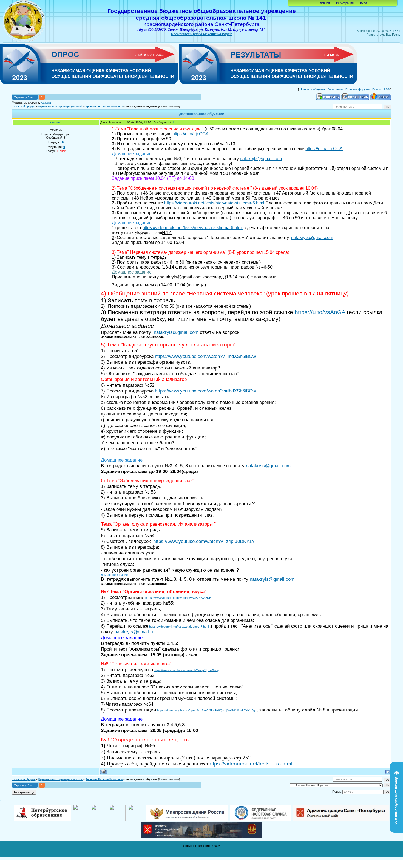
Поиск (376, 89)
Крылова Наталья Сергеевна (104, 106)
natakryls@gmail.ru (134, 631)
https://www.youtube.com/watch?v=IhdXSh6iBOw (205, 356)
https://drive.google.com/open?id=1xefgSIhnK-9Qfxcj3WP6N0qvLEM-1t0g (206, 710)
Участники (335, 89)
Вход (363, 3)
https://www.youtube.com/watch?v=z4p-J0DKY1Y (204, 541)
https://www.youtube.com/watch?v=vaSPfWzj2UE (178, 597)
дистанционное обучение (141, 106)
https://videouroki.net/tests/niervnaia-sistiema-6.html (214, 203)
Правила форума (357, 89)
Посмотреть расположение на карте (201, 34)
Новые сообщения (312, 89)
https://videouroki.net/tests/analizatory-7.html (179, 626)
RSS (387, 89)
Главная (324, 3)
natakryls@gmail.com (261, 158)
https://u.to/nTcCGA (324, 148)
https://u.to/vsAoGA (320, 312)
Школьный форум (23, 106)
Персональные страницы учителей (60, 106)
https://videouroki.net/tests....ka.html (250, 764)
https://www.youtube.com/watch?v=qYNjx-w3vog (186, 670)
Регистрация (345, 3)
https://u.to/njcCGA (190, 134)
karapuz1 (46, 102)
